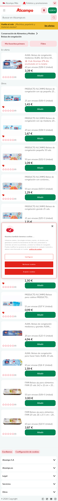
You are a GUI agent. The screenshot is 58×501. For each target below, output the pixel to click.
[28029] (44, 10)
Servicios (6, 484)
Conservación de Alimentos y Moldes (18, 33)
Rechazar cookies (29, 264)
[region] (29, 251)
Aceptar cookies (29, 271)
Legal (4, 476)
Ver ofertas (49, 25)
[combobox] (26, 17)
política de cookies (35, 249)
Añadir (40, 75)
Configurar (29, 257)
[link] (27, 452)
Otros (4, 492)
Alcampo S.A (8, 460)
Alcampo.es (7, 468)
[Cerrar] (52, 226)
